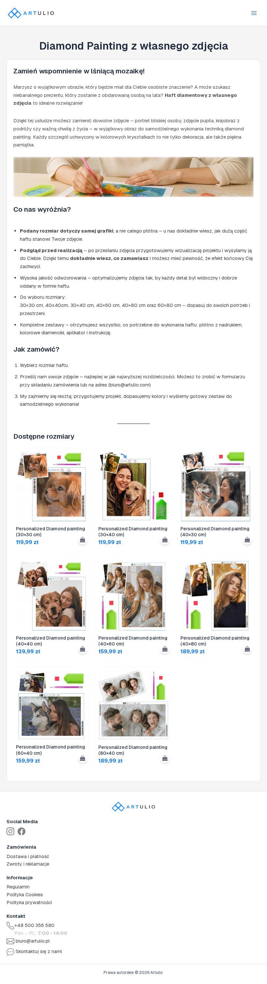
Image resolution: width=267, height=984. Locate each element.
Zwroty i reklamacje (28, 864)
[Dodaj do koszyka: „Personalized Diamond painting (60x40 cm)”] (83, 758)
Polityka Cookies (25, 895)
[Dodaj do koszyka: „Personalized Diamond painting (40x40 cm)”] (83, 649)
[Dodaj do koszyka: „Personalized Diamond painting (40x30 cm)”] (247, 540)
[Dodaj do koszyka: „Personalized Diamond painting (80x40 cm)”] (165, 758)
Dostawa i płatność (28, 856)
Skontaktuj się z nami (39, 951)
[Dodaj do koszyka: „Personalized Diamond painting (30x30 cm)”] (83, 540)
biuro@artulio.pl (33, 941)
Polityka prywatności (29, 902)
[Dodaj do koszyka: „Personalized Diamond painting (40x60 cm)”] (165, 649)
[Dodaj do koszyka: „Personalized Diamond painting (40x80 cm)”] (247, 649)
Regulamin (18, 887)
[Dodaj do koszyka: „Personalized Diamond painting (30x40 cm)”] (165, 540)
